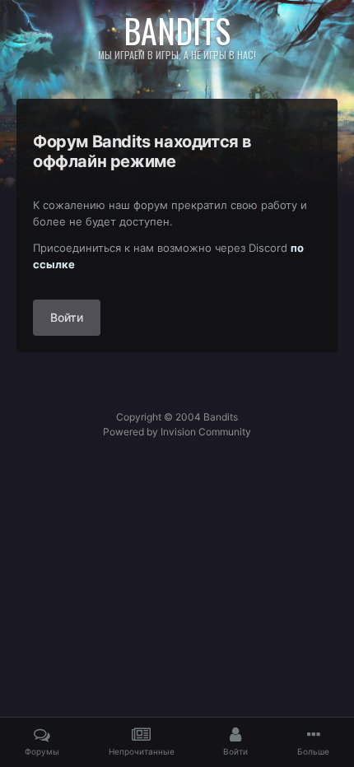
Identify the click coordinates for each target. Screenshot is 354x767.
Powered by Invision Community (177, 431)
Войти (66, 317)
